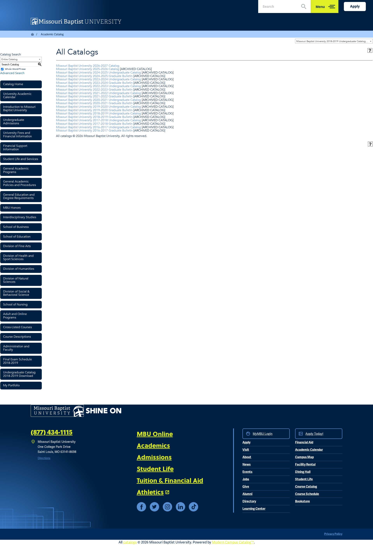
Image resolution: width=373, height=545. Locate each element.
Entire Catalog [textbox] (9, 59)
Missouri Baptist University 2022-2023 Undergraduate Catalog (98, 86)
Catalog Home (13, 84)
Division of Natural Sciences (15, 280)
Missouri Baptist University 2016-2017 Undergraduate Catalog (98, 127)
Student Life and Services (20, 159)
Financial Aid (304, 442)
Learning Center (253, 509)
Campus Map (304, 457)
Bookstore (302, 501)
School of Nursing (15, 304)
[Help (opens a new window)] (370, 50)
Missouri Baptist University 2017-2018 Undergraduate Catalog (98, 120)
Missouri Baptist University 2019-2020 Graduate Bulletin (94, 110)
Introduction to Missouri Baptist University (19, 108)
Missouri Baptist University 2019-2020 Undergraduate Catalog (98, 107)
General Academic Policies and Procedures (19, 183)
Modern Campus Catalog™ (233, 542)
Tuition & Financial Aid (170, 480)
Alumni (247, 494)
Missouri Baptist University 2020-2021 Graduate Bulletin (94, 103)
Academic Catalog (52, 34)
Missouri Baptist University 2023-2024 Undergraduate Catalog (98, 79)
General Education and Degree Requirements (19, 196)
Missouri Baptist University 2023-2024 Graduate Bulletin (94, 83)
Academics (153, 445)
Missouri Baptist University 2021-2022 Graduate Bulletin (94, 96)
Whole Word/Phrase (15, 69)
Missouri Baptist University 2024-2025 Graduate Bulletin (94, 76)
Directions (44, 458)
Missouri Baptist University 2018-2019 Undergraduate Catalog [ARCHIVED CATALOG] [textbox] (334, 41)
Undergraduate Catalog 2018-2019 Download (19, 374)
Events (247, 472)
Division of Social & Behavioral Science (16, 293)
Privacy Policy (333, 534)
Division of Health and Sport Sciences (18, 257)
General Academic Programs (16, 170)
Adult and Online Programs (15, 316)
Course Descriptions (17, 337)
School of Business (16, 227)
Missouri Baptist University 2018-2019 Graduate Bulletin (94, 117)
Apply (355, 6)
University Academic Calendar (17, 95)
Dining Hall (302, 472)
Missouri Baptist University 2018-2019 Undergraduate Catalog (98, 113)
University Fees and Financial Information (17, 134)
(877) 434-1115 (51, 432)
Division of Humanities (18, 269)
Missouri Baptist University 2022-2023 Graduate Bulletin (94, 89)
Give (245, 487)
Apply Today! (314, 434)
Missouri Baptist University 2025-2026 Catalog (87, 69)
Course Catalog (306, 487)
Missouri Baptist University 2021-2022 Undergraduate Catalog (98, 93)
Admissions (154, 457)
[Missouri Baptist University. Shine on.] (76, 411)
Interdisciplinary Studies (19, 217)
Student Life (155, 469)
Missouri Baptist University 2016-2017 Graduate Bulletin (94, 130)
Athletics (150, 492)
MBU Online (155, 434)
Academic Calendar (309, 450)
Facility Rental (305, 464)
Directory (249, 501)
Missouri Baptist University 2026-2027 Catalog (87, 66)
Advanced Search (12, 73)
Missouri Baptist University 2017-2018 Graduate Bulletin (94, 124)
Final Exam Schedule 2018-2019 (17, 361)
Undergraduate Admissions (13, 121)
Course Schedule (307, 494)
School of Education (17, 236)
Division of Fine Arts (17, 246)
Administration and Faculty (16, 348)
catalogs (130, 542)
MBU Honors (12, 208)
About (246, 457)
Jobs (245, 479)
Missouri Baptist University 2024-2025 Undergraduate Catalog (98, 72)
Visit (245, 450)
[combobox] (334, 41)
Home (33, 34)
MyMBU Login (262, 434)
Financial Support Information (15, 147)
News (246, 464)
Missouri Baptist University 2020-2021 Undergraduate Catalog (98, 100)
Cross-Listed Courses (17, 327)
